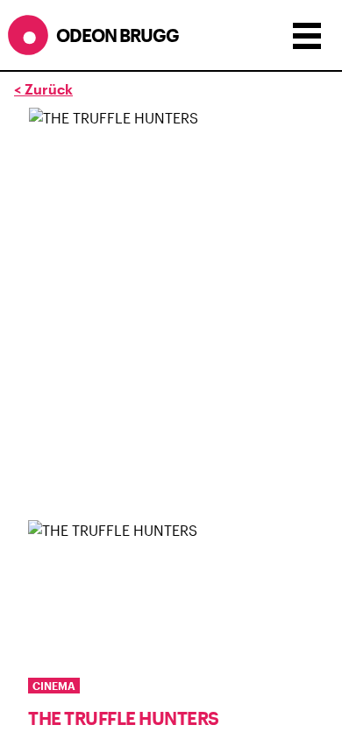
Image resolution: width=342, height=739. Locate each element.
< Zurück (43, 89)
